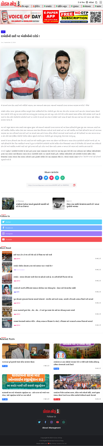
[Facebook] (51, 227)
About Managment (51, 427)
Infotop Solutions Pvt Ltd (59, 443)
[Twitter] (51, 222)
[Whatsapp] (63, 422)
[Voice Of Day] (51, 411)
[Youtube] (51, 239)
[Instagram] (51, 233)
